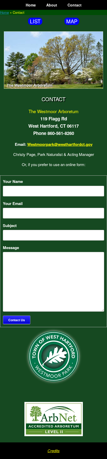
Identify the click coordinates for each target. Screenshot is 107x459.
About (51, 5)
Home (31, 5)
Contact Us (16, 320)
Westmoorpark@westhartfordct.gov (59, 144)
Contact (75, 5)
